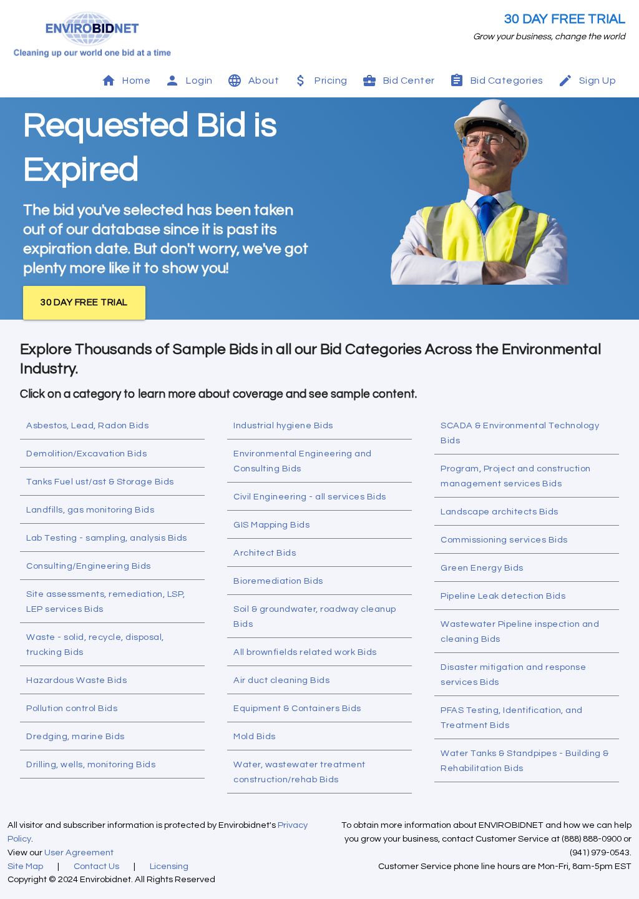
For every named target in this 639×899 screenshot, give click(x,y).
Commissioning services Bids (504, 539)
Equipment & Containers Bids (297, 708)
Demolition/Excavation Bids (86, 453)
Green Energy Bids (482, 567)
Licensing (169, 866)
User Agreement (79, 852)
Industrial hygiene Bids (283, 425)
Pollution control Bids (71, 708)
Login (199, 81)
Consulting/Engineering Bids (88, 566)
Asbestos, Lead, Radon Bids (87, 425)
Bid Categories (507, 81)
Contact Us (96, 866)
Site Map (25, 866)
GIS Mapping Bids (271, 524)
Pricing (331, 81)
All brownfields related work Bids (305, 652)
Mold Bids (254, 736)
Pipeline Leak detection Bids (503, 596)
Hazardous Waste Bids (76, 680)
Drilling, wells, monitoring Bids (90, 764)
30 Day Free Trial (564, 19)
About (264, 81)
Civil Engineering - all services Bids (309, 496)
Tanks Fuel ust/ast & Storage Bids (100, 481)
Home (136, 81)
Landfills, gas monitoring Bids (90, 509)
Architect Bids (264, 553)
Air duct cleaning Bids (281, 680)
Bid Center (409, 81)
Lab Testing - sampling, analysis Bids (106, 538)
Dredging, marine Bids (75, 736)
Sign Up (598, 81)
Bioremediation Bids (278, 581)
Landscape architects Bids (500, 511)
